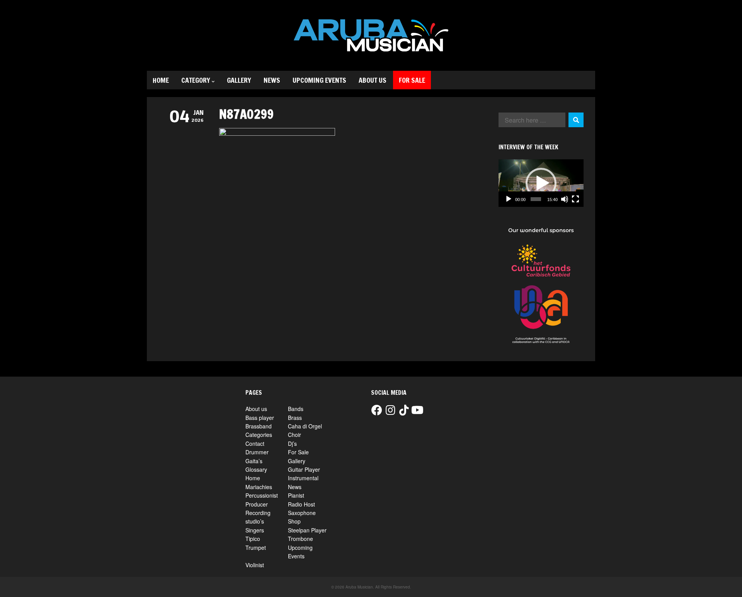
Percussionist (261, 495)
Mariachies (258, 487)
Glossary (256, 469)
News (272, 80)
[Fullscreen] (575, 199)
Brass (295, 417)
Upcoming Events (319, 80)
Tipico (252, 538)
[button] (541, 183)
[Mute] (564, 199)
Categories (258, 434)
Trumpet (255, 547)
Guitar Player (304, 469)
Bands (295, 409)
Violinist (254, 565)
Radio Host (301, 504)
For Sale (412, 80)
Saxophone (302, 513)
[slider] (536, 199)
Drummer (257, 452)
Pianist (296, 495)
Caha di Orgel (305, 426)
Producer (256, 504)
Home (161, 80)
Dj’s (292, 443)
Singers (254, 530)
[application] (541, 183)
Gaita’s (253, 461)
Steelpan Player (307, 530)
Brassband (258, 426)
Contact (254, 443)
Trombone (300, 538)
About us (372, 80)
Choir (294, 434)
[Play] (508, 199)
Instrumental (303, 478)
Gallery (239, 80)
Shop (294, 521)
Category (195, 80)
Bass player (259, 417)
